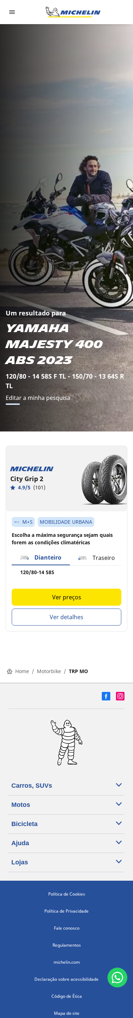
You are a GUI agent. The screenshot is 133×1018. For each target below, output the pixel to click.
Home (22, 671)
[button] (41, 557)
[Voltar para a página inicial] (73, 12)
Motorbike (49, 671)
